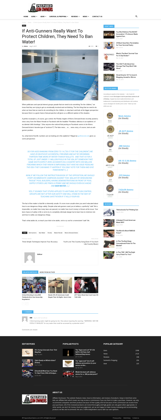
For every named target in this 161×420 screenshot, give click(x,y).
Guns (33, 16)
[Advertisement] (121, 277)
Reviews (74, 16)
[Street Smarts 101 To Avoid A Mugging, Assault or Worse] (109, 77)
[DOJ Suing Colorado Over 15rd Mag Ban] (27, 352)
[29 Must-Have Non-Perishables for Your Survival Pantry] (109, 45)
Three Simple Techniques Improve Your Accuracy (40, 242)
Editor (26, 46)
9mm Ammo (124, 116)
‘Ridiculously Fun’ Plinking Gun (127, 210)
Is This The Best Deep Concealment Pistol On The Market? (125, 243)
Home (26, 16)
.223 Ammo (124, 175)
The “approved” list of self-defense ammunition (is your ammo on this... (85, 363)
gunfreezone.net (83, 136)
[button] (136, 17)
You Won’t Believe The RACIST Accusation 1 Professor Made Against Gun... (127, 34)
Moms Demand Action (71, 233)
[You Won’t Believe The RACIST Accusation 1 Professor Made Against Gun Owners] (109, 34)
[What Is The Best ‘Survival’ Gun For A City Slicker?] (109, 56)
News (85, 16)
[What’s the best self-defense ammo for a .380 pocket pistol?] (68, 374)
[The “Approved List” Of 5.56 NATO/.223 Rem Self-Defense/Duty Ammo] (68, 352)
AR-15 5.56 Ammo (127, 160)
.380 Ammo (124, 146)
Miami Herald (58, 233)
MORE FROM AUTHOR (47, 272)
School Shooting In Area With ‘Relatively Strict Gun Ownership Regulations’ (32, 297)
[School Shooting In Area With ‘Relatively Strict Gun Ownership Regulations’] (34, 285)
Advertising (126, 418)
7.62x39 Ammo (125, 189)
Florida (50, 233)
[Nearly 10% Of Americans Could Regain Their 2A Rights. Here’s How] (60, 285)
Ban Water (42, 233)
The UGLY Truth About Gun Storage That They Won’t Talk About (126, 66)
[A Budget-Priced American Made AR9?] (109, 223)
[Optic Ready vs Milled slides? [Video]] (27, 363)
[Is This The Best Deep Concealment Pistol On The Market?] (109, 244)
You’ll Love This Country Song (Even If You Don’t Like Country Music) (80, 243)
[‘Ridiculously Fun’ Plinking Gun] (109, 212)
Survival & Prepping (57, 16)
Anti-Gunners (33, 233)
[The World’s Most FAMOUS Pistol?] (109, 233)
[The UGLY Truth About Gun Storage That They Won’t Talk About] (109, 67)
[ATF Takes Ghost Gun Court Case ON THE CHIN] (86, 285)
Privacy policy (117, 418)
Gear (42, 16)
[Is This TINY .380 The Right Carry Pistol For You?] (109, 255)
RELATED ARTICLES (30, 272)
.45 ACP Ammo (125, 131)
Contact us (97, 16)
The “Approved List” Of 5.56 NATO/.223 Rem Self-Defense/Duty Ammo (85, 352)
